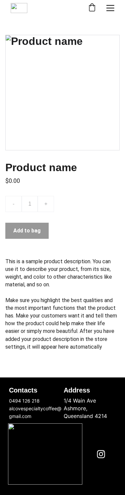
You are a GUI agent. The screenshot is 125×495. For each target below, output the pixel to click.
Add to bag (27, 230)
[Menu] (110, 8)
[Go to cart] (92, 8)
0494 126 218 (24, 401)
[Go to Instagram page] (101, 454)
